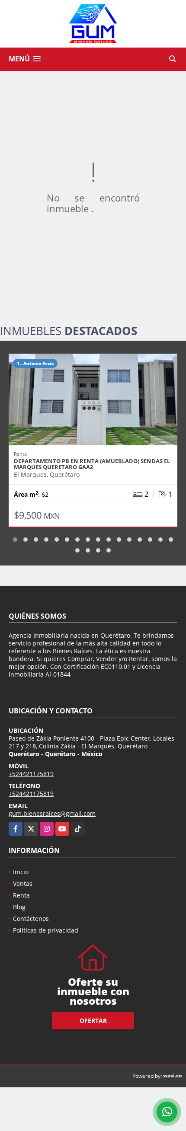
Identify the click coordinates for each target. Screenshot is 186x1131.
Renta (21, 895)
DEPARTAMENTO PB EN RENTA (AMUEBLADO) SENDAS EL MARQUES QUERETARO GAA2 (92, 464)
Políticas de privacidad (45, 930)
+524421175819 (31, 774)
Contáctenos (31, 918)
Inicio (21, 872)
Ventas (22, 883)
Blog (19, 907)
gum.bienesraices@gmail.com (52, 813)
